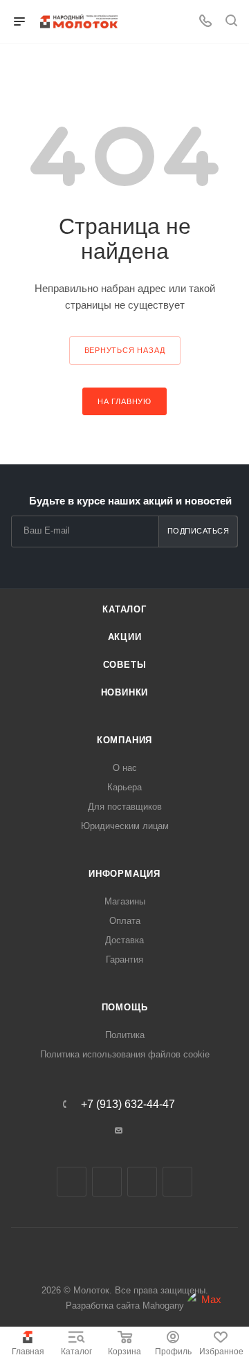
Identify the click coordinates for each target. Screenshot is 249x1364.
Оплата (124, 921)
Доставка (124, 940)
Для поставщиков (125, 806)
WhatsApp (177, 1182)
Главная (28, 1351)
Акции (125, 637)
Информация (124, 874)
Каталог (76, 1351)
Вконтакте (71, 1182)
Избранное (221, 1351)
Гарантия (124, 959)
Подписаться (198, 531)
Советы (125, 665)
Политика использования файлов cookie (125, 1054)
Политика (125, 1035)
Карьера (124, 787)
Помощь (125, 1007)
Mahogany (163, 1305)
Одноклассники (142, 1182)
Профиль (173, 1351)
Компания (124, 740)
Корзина (124, 1351)
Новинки (125, 692)
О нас (125, 768)
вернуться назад (124, 350)
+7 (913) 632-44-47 (128, 1104)
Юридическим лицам (125, 826)
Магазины (124, 901)
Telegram (107, 1182)
